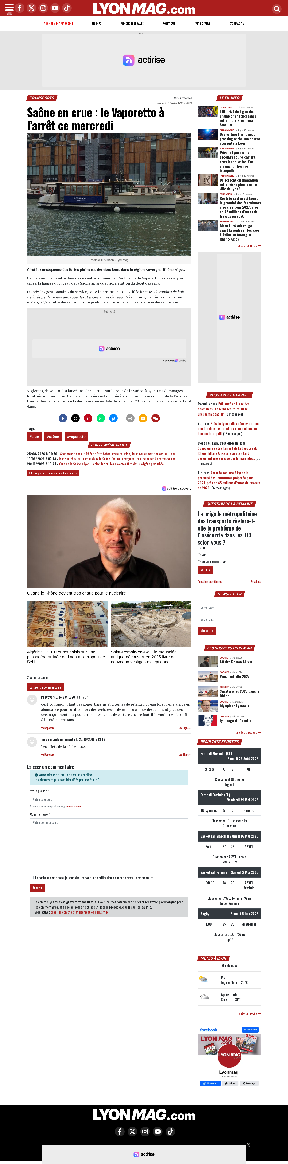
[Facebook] (18, 8)
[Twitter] (30, 8)
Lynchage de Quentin (235, 720)
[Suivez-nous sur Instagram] (144, 1134)
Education (226, 194)
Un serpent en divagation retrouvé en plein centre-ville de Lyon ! (239, 184)
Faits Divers (202, 23)
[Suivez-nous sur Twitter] (131, 1134)
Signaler (186, 728)
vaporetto (77, 436)
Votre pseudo (39, 791)
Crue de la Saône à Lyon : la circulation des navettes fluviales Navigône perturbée (111, 463)
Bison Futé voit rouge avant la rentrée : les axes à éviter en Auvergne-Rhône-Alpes (240, 232)
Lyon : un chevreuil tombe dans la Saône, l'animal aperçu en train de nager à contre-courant (118, 458)
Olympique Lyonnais (234, 705)
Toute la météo (247, 1013)
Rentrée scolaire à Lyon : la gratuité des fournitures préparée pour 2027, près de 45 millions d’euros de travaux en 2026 (240, 207)
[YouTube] (54, 8)
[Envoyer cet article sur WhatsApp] (101, 418)
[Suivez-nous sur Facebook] (229, 1057)
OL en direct (227, 107)
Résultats (256, 582)
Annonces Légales (132, 23)
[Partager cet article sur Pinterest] (88, 418)
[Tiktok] (66, 8)
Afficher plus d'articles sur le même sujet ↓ (53, 473)
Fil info (96, 23)
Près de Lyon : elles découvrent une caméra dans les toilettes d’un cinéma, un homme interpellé (238, 161)
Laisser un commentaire (45, 687)
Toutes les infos (247, 245)
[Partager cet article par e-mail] (143, 418)
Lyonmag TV (236, 23)
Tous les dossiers (246, 732)
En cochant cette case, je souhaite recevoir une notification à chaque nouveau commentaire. (94, 877)
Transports (42, 98)
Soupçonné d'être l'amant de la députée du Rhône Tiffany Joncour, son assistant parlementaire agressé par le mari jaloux (227, 453)
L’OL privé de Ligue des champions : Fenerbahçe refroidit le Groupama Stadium (238, 118)
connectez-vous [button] (74, 806)
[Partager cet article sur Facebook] (63, 418)
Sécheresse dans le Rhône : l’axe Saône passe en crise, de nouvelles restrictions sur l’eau (117, 453)
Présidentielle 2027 (234, 676)
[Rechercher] (276, 9)
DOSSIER (224, 657)
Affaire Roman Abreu (236, 661)
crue (35, 436)
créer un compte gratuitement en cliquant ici (80, 912)
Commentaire (40, 814)
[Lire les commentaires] (155, 418)
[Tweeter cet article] (75, 418)
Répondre (49, 728)
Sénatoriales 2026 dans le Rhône (239, 693)
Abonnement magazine (58, 23)
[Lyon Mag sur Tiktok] (169, 1134)
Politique (169, 23)
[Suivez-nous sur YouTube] (157, 1134)
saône (54, 436)
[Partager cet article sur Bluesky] (113, 418)
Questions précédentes (210, 582)
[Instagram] (42, 8)
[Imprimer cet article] (130, 418)
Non (203, 554)
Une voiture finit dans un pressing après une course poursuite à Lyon (240, 138)
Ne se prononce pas (213, 561)
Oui (203, 548)
